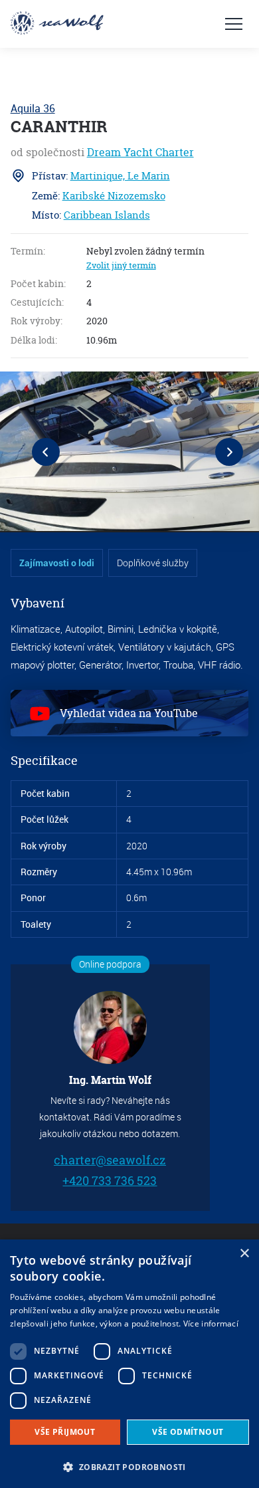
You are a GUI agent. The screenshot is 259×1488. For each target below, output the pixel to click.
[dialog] (129, 1363)
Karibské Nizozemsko (113, 196)
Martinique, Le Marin (120, 176)
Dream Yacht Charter (140, 152)
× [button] (244, 1254)
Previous (46, 452)
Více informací (210, 1323)
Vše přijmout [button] (65, 1431)
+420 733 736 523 (110, 1180)
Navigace (233, 24)
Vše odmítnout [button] (187, 1431)
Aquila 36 (33, 108)
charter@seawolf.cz (110, 1160)
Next (229, 452)
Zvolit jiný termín (121, 265)
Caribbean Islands (107, 215)
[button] (129, 1466)
